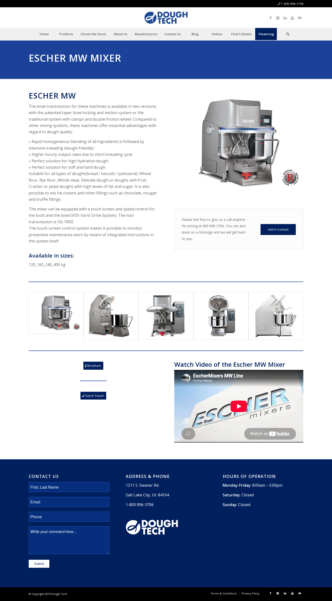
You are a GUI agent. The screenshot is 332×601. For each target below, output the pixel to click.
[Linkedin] (285, 17)
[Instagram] (277, 17)
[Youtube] (292, 17)
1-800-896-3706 (292, 3)
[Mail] (299, 17)
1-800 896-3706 (140, 504)
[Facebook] (270, 17)
